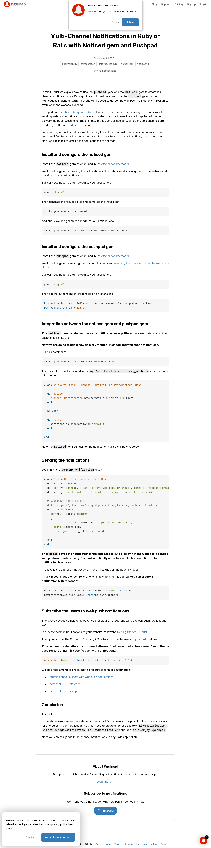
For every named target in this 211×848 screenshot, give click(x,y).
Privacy (118, 844)
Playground (141, 844)
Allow (130, 22)
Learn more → (105, 781)
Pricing (179, 4)
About (98, 844)
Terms (108, 844)
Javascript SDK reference (64, 684)
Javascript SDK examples (64, 691)
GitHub (154, 844)
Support (166, 4)
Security (129, 844)
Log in (203, 4)
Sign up (191, 4)
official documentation (115, 164)
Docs (144, 4)
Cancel (115, 22)
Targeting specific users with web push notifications (80, 676)
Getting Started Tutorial (132, 632)
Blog (154, 4)
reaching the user (125, 263)
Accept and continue (58, 837)
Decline (30, 837)
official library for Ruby (77, 112)
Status (163, 844)
